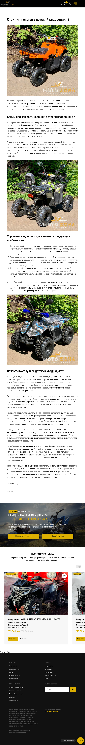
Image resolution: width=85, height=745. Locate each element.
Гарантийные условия (16, 694)
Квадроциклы (49, 666)
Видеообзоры (13, 678)
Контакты (12, 697)
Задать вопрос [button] (13, 700)
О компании (13, 666)
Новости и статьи (14, 675)
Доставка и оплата (15, 691)
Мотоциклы (48, 669)
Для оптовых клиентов (16, 687)
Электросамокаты (50, 675)
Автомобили (48, 672)
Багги (46, 678)
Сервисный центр (14, 669)
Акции (11, 672)
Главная (12, 662)
